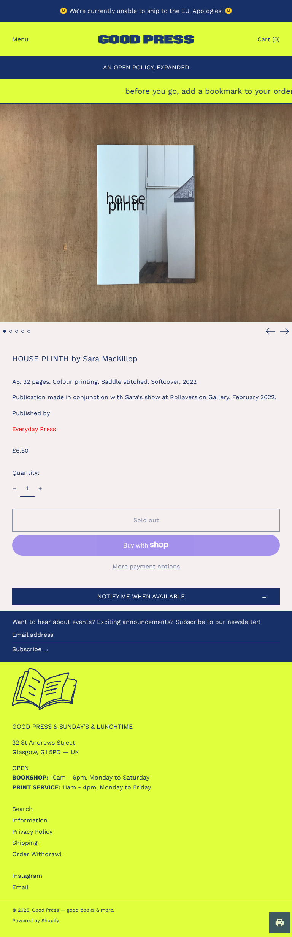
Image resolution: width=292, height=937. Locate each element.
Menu (20, 39)
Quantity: (26, 472)
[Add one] (40, 488)
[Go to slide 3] (16, 331)
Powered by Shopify (35, 920)
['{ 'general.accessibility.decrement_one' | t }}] (14, 488)
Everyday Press (34, 429)
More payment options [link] (146, 566)
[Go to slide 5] (28, 331)
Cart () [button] (268, 39)
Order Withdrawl (37, 854)
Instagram (27, 875)
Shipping (25, 842)
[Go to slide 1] (4, 331)
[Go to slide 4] (22, 331)
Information (30, 820)
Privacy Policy (32, 831)
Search (22, 809)
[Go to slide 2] (10, 331)
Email (20, 887)
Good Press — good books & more (72, 910)
